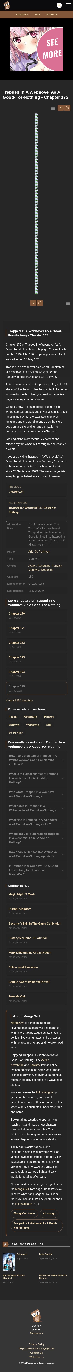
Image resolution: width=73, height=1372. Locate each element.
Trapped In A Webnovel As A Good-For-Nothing (33, 508)
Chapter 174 (16, 489)
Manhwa (33, 569)
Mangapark (36, 1333)
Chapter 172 (17, 642)
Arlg (30, 551)
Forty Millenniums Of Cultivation (30, 952)
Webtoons (47, 569)
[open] (68, 5)
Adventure (44, 565)
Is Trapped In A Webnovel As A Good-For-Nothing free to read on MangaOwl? (34, 870)
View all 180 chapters (19, 700)
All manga (49, 1213)
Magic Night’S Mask (22, 894)
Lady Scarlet (45, 1254)
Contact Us (36, 1352)
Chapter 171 (17, 628)
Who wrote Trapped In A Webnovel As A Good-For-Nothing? (32, 794)
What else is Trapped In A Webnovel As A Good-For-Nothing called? (33, 822)
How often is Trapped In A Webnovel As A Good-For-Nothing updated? (33, 854)
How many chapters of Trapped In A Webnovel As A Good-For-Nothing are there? (33, 760)
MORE (50, 14)
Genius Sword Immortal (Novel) (29, 981)
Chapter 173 (17, 657)
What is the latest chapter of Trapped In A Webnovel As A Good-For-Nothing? (33, 778)
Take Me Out (17, 996)
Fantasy (57, 565)
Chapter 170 (17, 613)
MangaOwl (17, 1022)
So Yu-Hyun (42, 551)
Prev (61, 108)
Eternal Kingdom (20, 908)
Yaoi (37, 14)
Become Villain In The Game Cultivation (35, 923)
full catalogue (44, 1092)
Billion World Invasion (23, 967)
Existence (22, 1254)
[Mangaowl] (7, 5)
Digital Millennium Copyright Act (36, 1348)
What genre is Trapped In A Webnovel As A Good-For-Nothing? (32, 808)
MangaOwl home (24, 1213)
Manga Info (67, 108)
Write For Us (36, 1357)
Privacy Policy (36, 1344)
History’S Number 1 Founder (28, 938)
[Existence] (9, 1261)
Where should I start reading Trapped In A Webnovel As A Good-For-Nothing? (34, 838)
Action (32, 565)
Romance (22, 14)
